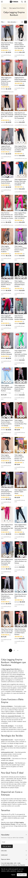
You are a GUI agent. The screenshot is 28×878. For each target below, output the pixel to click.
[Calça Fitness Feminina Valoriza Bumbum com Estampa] (21, 549)
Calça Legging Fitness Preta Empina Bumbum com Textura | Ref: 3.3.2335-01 (21, 148)
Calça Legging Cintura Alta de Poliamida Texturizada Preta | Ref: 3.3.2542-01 (21, 527)
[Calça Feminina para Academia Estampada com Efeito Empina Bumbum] (21, 619)
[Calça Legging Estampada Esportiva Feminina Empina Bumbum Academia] (7, 480)
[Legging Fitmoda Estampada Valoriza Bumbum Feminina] (7, 136)
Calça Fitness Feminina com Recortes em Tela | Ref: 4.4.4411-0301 (7, 631)
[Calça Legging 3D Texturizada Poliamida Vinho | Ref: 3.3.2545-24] (7, 306)
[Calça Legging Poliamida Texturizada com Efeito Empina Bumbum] (7, 375)
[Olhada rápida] (10, 39)
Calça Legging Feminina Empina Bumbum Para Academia (5, 248)
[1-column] (22, 22)
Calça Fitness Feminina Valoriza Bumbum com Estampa (21, 561)
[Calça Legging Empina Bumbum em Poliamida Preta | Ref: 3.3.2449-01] (7, 103)
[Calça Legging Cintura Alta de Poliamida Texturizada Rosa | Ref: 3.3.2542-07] (7, 515)
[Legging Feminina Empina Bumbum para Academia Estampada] (21, 68)
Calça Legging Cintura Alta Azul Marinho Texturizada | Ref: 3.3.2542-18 (7, 562)
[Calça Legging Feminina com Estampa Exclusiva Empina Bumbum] (21, 236)
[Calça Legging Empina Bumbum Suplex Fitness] (21, 480)
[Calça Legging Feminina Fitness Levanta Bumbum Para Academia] (21, 410)
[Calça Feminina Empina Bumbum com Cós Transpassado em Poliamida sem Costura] (7, 203)
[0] (25, 1)
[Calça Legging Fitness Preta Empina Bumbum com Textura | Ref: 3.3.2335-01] (21, 136)
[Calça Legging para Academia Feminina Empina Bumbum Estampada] (21, 375)
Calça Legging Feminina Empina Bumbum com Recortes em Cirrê (19, 457)
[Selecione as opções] (4, 39)
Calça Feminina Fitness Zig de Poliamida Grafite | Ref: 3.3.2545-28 (7, 45)
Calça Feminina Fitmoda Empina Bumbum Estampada (20, 317)
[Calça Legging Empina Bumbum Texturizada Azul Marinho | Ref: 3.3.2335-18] (21, 169)
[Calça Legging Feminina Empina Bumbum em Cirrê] (7, 445)
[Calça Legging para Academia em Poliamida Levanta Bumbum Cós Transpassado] (7, 68)
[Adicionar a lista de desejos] (7, 39)
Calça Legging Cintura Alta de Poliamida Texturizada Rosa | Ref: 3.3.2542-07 (7, 527)
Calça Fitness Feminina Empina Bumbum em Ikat (21, 596)
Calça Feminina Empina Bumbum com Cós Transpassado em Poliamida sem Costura (7, 215)
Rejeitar (13, 874)
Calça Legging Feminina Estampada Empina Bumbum (6, 181)
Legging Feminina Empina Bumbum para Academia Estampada (20, 79)
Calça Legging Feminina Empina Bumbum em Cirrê (6, 456)
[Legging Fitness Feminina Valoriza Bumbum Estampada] (7, 341)
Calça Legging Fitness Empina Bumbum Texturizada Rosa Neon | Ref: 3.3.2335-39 (21, 215)
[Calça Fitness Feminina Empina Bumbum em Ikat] (21, 584)
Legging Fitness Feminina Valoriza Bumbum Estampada (6, 352)
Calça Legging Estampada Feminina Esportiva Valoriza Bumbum (6, 283)
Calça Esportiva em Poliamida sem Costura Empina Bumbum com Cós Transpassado (21, 115)
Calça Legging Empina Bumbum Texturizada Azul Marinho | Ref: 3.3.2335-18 (20, 182)
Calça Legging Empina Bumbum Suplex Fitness (20, 491)
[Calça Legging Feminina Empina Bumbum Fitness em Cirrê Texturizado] (21, 33)
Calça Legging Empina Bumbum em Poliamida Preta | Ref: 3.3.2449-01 (7, 115)
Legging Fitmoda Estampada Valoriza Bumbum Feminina (6, 148)
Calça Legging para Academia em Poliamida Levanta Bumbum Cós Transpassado (6, 81)
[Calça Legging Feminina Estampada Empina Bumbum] (7, 169)
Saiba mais (20, 871)
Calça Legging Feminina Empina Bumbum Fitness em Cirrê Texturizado (20, 45)
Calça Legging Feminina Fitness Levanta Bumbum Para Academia (20, 422)
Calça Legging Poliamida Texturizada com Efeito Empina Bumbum (6, 388)
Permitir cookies (22, 874)
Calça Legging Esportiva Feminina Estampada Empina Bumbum (20, 283)
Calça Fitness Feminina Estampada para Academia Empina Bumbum (7, 596)
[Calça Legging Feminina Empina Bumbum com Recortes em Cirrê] (21, 445)
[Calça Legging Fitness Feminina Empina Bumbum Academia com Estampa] (7, 410)
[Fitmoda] (14, 1)
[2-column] (25, 22)
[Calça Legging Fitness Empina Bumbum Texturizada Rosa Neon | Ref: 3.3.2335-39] (21, 203)
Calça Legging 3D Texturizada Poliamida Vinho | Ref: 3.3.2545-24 (7, 318)
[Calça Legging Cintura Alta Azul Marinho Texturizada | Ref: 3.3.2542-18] (7, 549)
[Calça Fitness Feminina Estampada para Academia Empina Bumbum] (7, 584)
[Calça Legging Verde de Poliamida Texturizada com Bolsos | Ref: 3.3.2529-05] (21, 341)
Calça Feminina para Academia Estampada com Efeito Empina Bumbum (20, 631)
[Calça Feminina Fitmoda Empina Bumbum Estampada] (21, 306)
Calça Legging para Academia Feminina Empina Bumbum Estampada (20, 388)
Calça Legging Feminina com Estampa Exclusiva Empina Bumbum (21, 248)
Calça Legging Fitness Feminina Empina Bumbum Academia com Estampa (7, 422)
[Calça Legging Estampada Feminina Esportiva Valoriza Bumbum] (7, 271)
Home (4, 8)
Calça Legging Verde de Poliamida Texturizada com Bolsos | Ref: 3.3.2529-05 (21, 353)
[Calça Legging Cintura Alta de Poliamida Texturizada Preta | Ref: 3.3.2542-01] (21, 515)
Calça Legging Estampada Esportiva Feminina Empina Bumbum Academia (6, 492)
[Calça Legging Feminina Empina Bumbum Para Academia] (7, 236)
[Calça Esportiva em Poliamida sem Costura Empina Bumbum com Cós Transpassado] (21, 103)
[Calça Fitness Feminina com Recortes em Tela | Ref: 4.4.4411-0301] (7, 619)
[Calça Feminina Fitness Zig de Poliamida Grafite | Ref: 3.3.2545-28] (7, 33)
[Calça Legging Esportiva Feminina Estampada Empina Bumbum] (21, 271)
